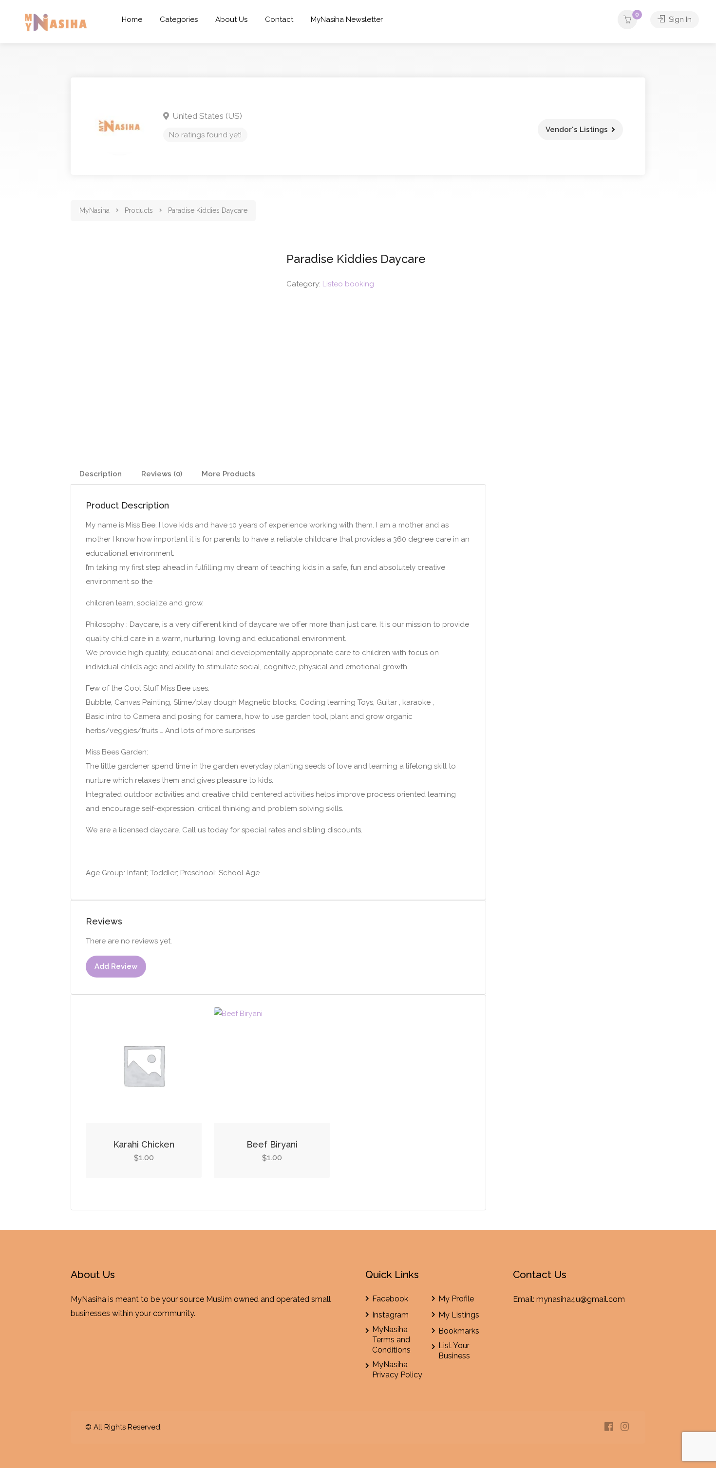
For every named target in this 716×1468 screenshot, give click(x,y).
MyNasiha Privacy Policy (397, 1369)
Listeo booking (348, 284)
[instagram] (625, 1427)
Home (132, 19)
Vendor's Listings (577, 129)
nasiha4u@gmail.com (586, 1299)
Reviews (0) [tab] (161, 474)
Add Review (115, 966)
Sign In (679, 19)
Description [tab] (100, 474)
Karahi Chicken (143, 1144)
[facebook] (609, 1427)
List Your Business (454, 1350)
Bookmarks (458, 1331)
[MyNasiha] (56, 24)
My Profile (456, 1298)
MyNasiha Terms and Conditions (391, 1340)
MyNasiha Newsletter (347, 19)
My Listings (458, 1314)
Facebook (390, 1298)
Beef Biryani (272, 1144)
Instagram (390, 1314)
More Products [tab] (228, 474)
